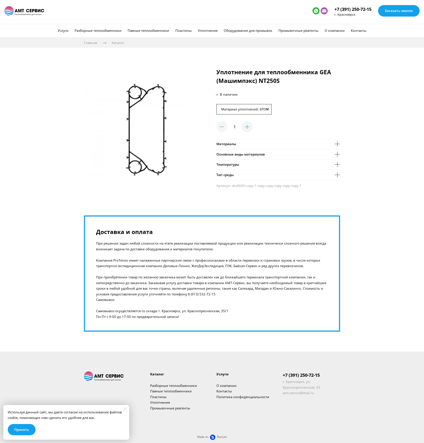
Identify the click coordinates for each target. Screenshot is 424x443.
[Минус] (221, 126)
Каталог (118, 42)
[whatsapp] (316, 10)
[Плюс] (247, 126)
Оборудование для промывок (248, 30)
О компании (335, 30)
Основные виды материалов (240, 154)
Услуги (63, 30)
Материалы (226, 144)
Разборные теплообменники (98, 30)
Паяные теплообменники (148, 30)
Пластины (183, 30)
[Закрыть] (125, 409)
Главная (90, 42)
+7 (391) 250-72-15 (352, 9)
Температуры (227, 164)
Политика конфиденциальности (242, 397)
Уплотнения (208, 30)
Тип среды (225, 175)
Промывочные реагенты (298, 30)
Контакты (358, 30)
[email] (324, 10)
